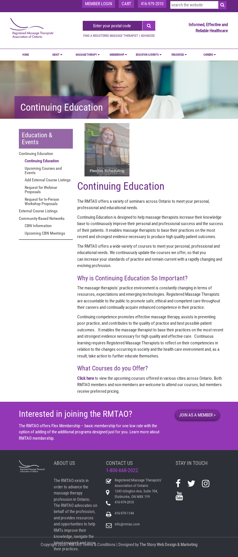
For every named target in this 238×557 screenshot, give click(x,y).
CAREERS (208, 54)
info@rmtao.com (127, 524)
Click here (85, 378)
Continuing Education (42, 160)
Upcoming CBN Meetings (45, 233)
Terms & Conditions (99, 544)
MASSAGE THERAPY (86, 54)
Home (25, 54)
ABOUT (55, 54)
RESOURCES (178, 54)
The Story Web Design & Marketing (168, 544)
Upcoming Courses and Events (43, 170)
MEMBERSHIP (117, 54)
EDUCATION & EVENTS (147, 54)
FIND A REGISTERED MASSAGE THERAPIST (110, 36)
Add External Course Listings (48, 180)
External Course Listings (38, 211)
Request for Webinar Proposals (41, 189)
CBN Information (38, 225)
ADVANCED (148, 36)
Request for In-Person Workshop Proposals (42, 201)
